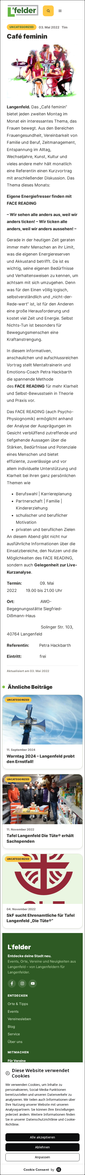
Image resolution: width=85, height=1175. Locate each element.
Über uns (15, 1042)
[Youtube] (33, 984)
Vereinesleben (19, 1019)
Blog (11, 1026)
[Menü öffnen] (60, 10)
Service (14, 1034)
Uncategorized (22, 27)
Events (13, 1011)
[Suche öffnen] (48, 10)
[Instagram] (22, 984)
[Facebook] (12, 984)
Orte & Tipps (18, 1004)
